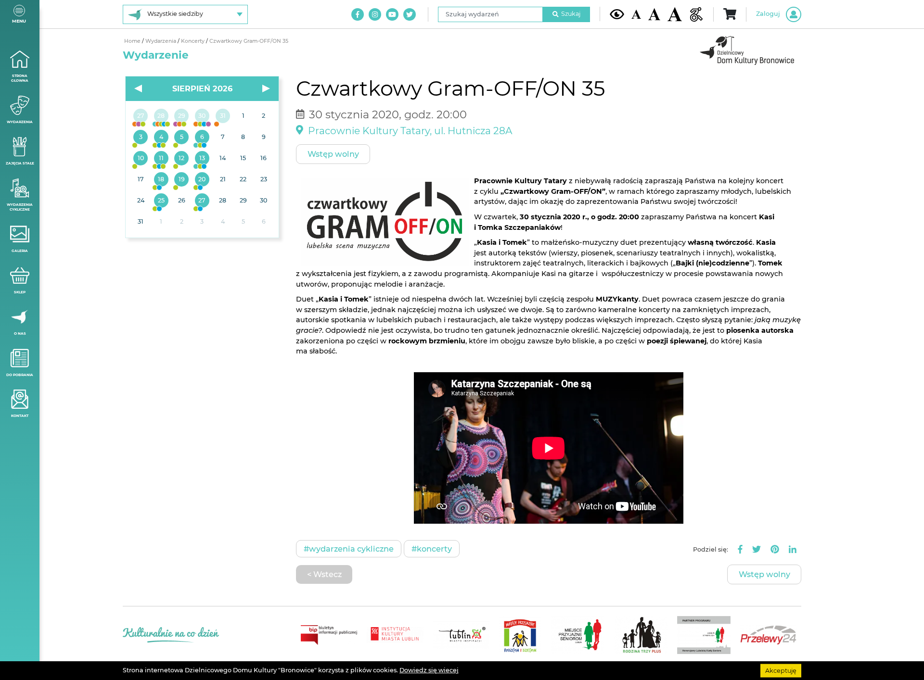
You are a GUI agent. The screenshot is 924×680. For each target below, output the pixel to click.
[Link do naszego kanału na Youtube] (392, 14)
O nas (20, 333)
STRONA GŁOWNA (19, 78)
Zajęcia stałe (20, 163)
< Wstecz (324, 574)
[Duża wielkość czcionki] (674, 14)
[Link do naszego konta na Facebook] (357, 14)
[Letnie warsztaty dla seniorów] (181, 137)
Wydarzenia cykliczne (20, 207)
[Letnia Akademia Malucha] (140, 137)
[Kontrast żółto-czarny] (617, 14)
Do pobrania (19, 375)
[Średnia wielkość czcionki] (654, 14)
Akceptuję (780, 670)
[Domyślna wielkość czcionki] (636, 14)
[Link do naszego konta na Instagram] (375, 14)
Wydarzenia (20, 122)
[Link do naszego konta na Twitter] (409, 14)
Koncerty (193, 41)
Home (133, 41)
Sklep (20, 292)
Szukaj (570, 13)
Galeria (20, 251)
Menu (19, 21)
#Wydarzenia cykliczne (349, 549)
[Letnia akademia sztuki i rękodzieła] (222, 116)
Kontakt (19, 416)
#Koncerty (431, 549)
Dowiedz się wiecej (429, 670)
